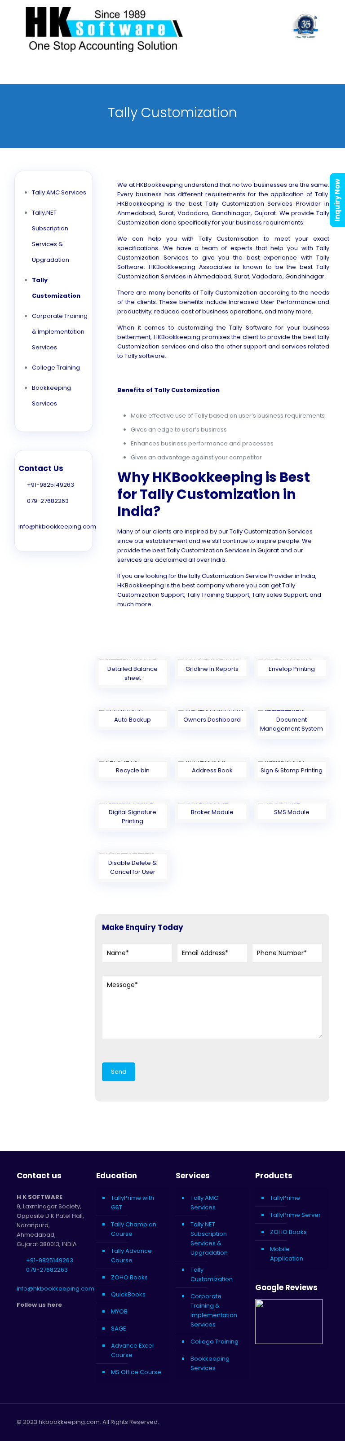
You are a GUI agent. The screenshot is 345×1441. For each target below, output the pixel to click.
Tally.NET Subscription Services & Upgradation (209, 1238)
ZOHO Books (129, 1277)
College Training (56, 367)
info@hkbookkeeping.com (57, 526)
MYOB (119, 1311)
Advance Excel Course (132, 1350)
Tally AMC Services (59, 192)
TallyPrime (285, 1198)
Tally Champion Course (133, 1229)
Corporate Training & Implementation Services (60, 332)
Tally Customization (211, 1274)
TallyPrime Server (295, 1215)
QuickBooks (128, 1294)
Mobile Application (286, 1254)
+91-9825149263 (50, 484)
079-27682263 (48, 501)
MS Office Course (136, 1372)
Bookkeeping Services (210, 1363)
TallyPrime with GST (132, 1203)
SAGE (118, 1328)
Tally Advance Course (131, 1256)
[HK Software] (104, 29)
